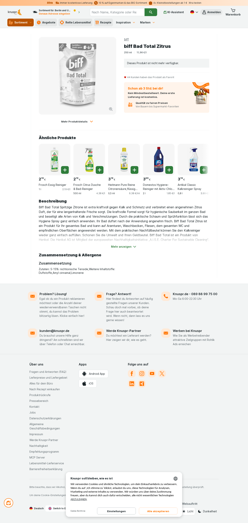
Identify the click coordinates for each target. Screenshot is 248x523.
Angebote (48, 22)
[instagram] (142, 373)
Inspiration (123, 22)
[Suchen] (151, 12)
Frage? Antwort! (118, 294)
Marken (145, 22)
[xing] (142, 384)
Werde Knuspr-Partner (123, 331)
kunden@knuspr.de (54, 331)
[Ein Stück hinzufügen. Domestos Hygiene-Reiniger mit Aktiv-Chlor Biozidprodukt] (169, 170)
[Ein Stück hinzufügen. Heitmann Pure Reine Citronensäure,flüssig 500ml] (134, 170)
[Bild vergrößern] (111, 109)
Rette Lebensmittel (78, 22)
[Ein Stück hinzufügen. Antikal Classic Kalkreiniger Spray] (204, 170)
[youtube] (152, 373)
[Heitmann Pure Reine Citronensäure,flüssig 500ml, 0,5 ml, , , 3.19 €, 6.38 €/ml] (124, 159)
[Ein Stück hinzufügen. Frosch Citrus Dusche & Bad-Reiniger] (99, 170)
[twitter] (162, 373)
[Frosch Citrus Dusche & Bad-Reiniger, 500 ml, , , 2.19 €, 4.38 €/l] (89, 159)
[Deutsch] (194, 12)
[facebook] (132, 373)
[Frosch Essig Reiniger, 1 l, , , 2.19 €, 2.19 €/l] (54, 159)
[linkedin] (132, 384)
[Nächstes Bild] (201, 158)
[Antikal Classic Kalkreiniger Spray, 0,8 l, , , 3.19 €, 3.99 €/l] (193, 159)
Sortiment (21, 22)
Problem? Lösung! (53, 294)
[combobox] (117, 12)
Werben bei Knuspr (187, 331)
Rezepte (105, 22)
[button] (211, 12)
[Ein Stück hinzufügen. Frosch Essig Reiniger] (65, 170)
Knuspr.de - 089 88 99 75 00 (195, 294)
